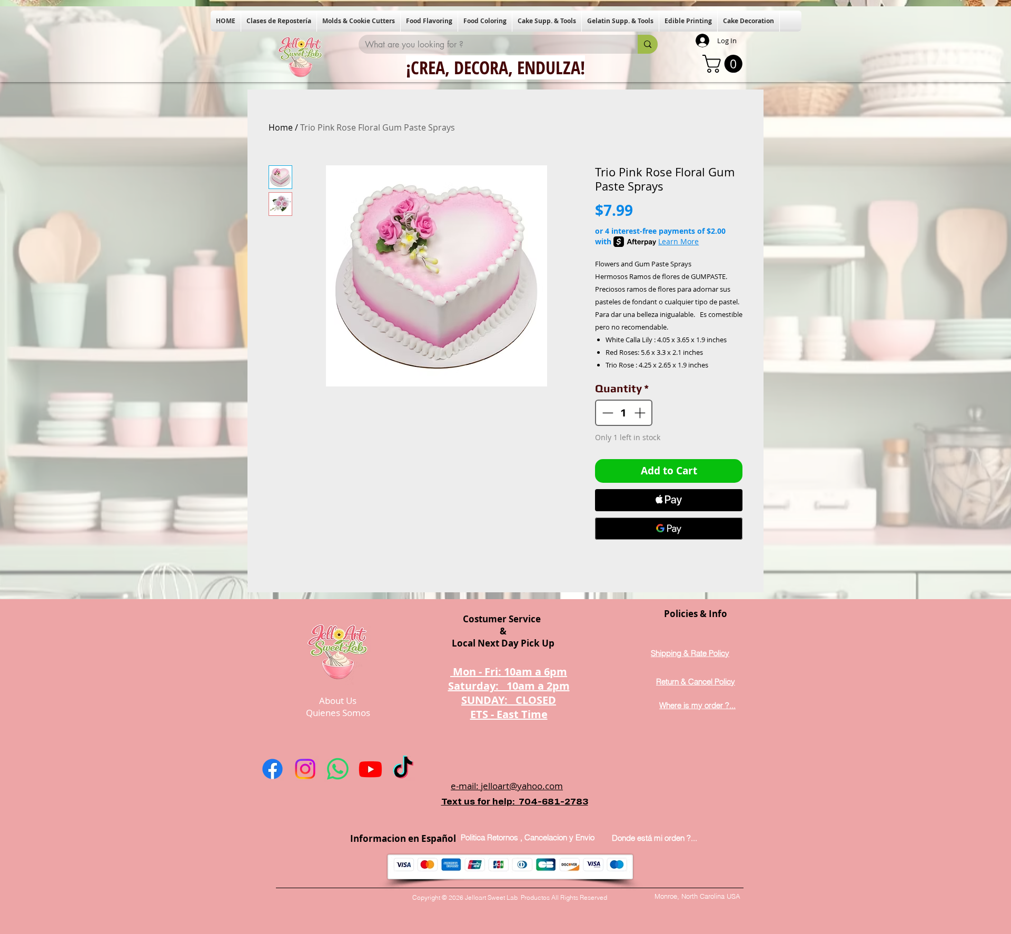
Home (281, 127)
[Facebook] (272, 769)
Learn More (678, 241)
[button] (278, 21)
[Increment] (640, 413)
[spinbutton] (624, 413)
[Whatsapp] (337, 769)
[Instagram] (305, 769)
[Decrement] (606, 413)
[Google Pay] (668, 529)
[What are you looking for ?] (648, 44)
